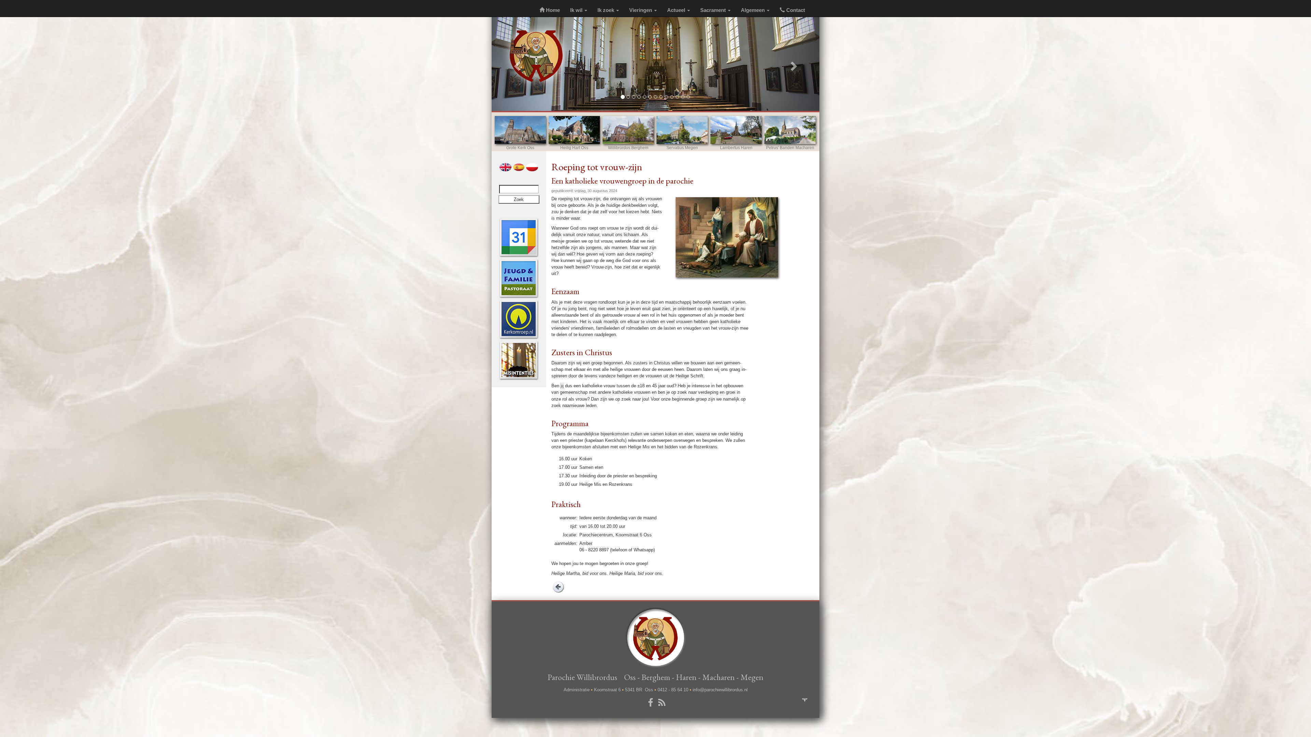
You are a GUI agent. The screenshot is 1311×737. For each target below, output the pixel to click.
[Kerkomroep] (518, 318)
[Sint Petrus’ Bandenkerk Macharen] (790, 129)
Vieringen (641, 10)
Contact (795, 10)
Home (552, 10)
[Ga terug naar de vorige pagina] (558, 586)
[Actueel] (518, 237)
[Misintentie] (518, 359)
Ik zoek (606, 10)
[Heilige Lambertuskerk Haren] (736, 129)
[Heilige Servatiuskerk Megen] (682, 129)
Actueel (677, 10)
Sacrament (713, 10)
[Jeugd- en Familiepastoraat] (518, 277)
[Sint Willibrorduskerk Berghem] (628, 129)
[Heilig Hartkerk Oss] (574, 129)
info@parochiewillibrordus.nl (720, 689)
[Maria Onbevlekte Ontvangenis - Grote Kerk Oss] (520, 129)
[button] (516, 64)
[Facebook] (652, 703)
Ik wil (577, 10)
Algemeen (753, 10)
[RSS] (663, 703)
